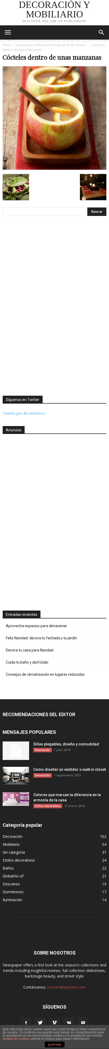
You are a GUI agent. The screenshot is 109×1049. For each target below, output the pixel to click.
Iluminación (12, 899)
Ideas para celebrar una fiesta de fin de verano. (51, 45)
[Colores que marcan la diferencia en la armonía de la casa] (16, 799)
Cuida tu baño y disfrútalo (27, 662)
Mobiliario (11, 844)
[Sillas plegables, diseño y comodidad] (16, 750)
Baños (8, 868)
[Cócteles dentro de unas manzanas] (54, 168)
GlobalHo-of (13, 875)
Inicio (7, 45)
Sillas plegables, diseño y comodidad (66, 744)
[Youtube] (83, 1023)
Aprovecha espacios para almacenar (36, 626)
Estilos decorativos (48, 806)
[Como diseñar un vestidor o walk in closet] (16, 776)
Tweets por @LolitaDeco (24, 413)
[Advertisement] (24, 520)
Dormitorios (13, 891)
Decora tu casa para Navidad (29, 650)
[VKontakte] (68, 1023)
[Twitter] (40, 1023)
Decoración (42, 750)
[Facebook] (26, 1023)
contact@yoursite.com (66, 987)
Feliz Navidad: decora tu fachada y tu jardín (41, 638)
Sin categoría (14, 852)
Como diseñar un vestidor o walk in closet (69, 769)
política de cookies (16, 1039)
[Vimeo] (54, 1023)
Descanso (11, 883)
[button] (101, 32)
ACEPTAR (54, 1044)
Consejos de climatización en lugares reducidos (45, 674)
